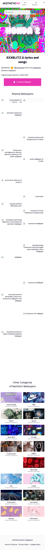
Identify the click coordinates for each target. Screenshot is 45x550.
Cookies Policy (35, 545)
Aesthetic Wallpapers (11, 405)
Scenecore (37, 68)
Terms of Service (11, 545)
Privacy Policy (24, 545)
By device (34, 4)
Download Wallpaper (24, 82)
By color (24, 4)
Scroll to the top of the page (39, 545)
